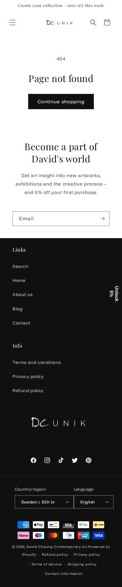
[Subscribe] (102, 218)
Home (19, 280)
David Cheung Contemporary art (57, 546)
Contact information (64, 573)
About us (23, 294)
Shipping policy (82, 564)
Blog (18, 309)
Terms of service (46, 564)
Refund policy (28, 390)
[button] (12, 22)
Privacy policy (28, 376)
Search (20, 266)
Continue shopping (61, 102)
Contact (21, 323)
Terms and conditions (37, 362)
